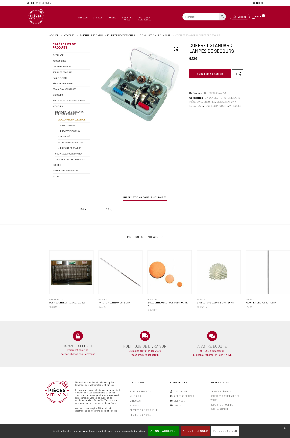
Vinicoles (83, 17)
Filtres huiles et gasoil (71, 142)
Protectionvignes (127, 18)
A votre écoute (212, 346)
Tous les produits (216, 105)
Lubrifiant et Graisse (69, 148)
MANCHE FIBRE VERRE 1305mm (261, 302)
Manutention (60, 78)
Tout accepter (165, 430)
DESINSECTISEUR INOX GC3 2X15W (67, 302)
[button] (240, 16)
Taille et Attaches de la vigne (69, 100)
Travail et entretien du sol (70, 159)
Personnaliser (225, 430)
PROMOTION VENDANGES (64, 89)
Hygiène (112, 17)
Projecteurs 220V (70, 131)
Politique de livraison (145, 346)
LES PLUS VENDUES (62, 66)
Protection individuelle (66, 170)
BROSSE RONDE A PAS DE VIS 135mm (215, 302)
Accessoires (59, 60)
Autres (57, 176)
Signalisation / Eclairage (155, 35)
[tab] (145, 198)
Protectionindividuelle (144, 18)
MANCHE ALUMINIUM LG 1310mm (114, 302)
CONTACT (258, 3)
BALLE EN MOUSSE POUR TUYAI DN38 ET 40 (168, 304)
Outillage (58, 55)
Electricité (64, 136)
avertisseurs (67, 125)
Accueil (54, 35)
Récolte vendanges (63, 83)
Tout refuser (196, 430)
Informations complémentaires (145, 197)
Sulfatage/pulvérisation (68, 153)
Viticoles (98, 17)
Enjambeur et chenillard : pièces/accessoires (107, 35)
